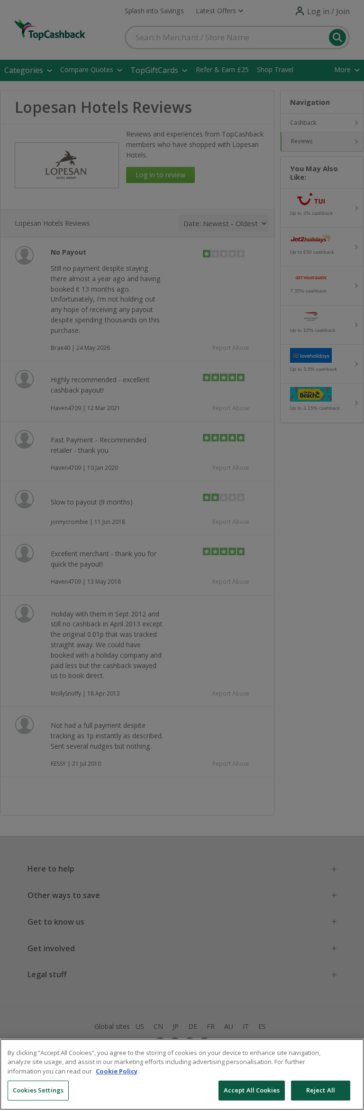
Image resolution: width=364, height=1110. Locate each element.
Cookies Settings (38, 1090)
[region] (182, 1074)
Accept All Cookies (252, 1090)
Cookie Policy (116, 1071)
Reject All (320, 1090)
